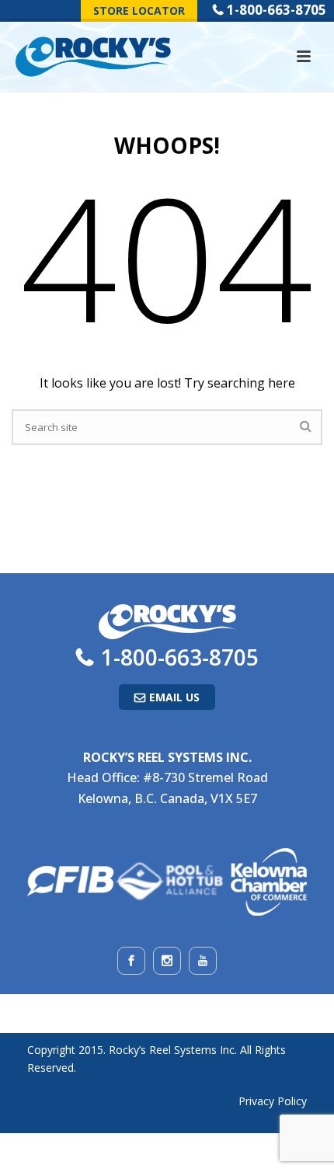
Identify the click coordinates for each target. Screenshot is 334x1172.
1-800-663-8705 (276, 10)
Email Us (174, 697)
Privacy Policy (272, 1101)
